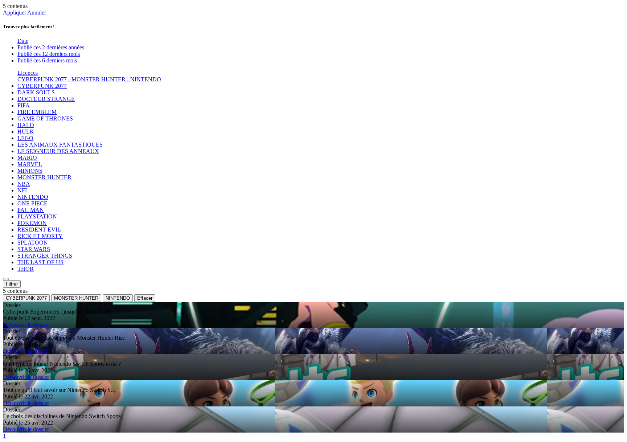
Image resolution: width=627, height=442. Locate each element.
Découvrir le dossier (26, 325)
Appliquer (14, 12)
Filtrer (12, 284)
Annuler (36, 12)
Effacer (144, 298)
